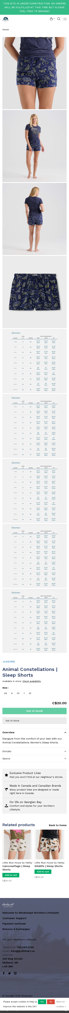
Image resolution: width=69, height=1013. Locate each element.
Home (5, 29)
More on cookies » (61, 1004)
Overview (8, 732)
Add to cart (11, 875)
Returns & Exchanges (16, 929)
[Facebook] (3, 973)
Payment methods (14, 923)
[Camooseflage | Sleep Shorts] (17, 844)
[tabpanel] (17, 858)
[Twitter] (9, 973)
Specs (6, 758)
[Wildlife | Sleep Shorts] (49, 844)
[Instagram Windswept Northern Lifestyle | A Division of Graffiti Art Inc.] (15, 973)
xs (5, 693)
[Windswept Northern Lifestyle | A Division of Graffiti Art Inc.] (8, 905)
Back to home (58, 825)
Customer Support (14, 918)
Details (6, 751)
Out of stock (34, 710)
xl (30, 693)
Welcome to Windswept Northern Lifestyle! (31, 912)
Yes (42, 1001)
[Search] (59, 19)
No (50, 1001)
